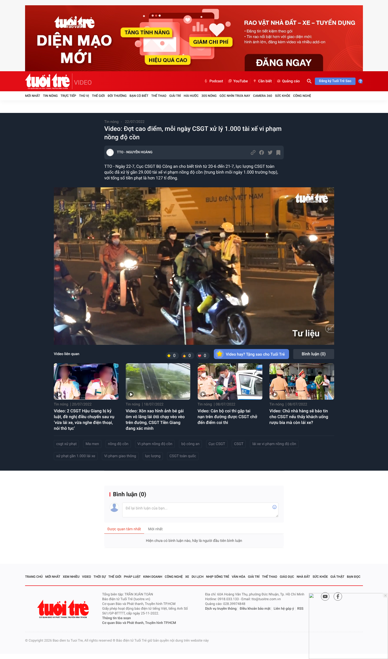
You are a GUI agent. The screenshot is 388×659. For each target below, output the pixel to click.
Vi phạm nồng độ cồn (155, 444)
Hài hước (191, 96)
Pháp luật (132, 577)
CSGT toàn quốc (182, 456)
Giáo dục (287, 577)
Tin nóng (50, 96)
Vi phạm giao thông (120, 456)
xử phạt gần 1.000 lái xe (75, 456)
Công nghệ (302, 96)
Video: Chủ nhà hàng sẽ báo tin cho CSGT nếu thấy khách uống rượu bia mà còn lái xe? (298, 416)
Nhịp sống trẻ (217, 577)
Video (86, 577)
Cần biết (265, 81)
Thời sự (100, 577)
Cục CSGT (217, 444)
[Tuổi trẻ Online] (63, 609)
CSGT (238, 444)
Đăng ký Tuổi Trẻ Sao (335, 81)
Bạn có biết (139, 96)
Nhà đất (303, 577)
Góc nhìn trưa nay (235, 96)
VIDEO (83, 82)
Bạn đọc (353, 577)
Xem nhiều (71, 577)
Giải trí (175, 96)
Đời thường (117, 96)
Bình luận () (314, 353)
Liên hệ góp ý (284, 609)
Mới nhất (32, 96)
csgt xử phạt (66, 444)
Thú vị (84, 96)
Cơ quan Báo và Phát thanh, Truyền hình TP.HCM (139, 623)
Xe (187, 577)
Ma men (92, 444)
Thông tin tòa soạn (116, 618)
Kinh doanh (152, 577)
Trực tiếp (68, 96)
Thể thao (158, 96)
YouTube (240, 81)
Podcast (216, 81)
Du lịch (198, 577)
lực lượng (153, 456)
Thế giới (98, 96)
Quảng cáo (291, 81)
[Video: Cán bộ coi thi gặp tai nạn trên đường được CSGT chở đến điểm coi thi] (230, 381)
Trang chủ (34, 577)
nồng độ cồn (118, 444)
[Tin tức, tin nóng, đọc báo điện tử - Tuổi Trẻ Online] (48, 81)
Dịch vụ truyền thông (220, 609)
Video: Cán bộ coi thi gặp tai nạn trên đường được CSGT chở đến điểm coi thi (227, 416)
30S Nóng (208, 96)
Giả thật (337, 577)
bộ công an (190, 444)
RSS (300, 609)
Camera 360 (262, 96)
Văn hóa (238, 577)
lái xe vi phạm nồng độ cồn (274, 444)
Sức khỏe (282, 96)
